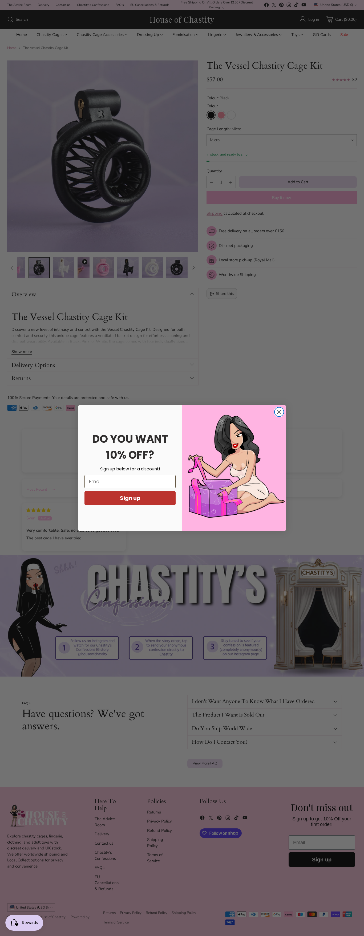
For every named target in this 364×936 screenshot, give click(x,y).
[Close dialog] (279, 412)
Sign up (130, 498)
